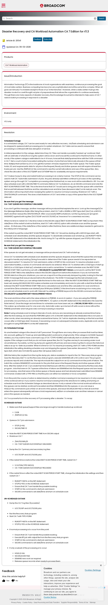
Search (101, 18)
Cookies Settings (93, 570)
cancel (95, 18)
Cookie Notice (50, 597)
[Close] (101, 565)
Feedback (37, 39)
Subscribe (47, 39)
